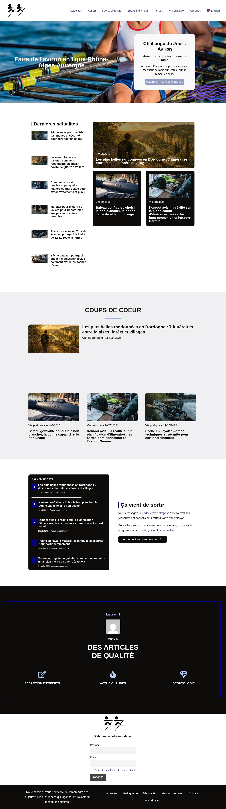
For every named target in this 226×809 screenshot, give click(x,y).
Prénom (94, 745)
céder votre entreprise (155, 513)
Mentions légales (172, 793)
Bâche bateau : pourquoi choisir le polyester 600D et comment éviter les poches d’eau (68, 260)
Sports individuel (137, 10)
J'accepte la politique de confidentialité (115, 770)
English (215, 10)
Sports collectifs (111, 10)
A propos (195, 10)
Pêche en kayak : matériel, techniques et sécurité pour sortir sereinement (68, 135)
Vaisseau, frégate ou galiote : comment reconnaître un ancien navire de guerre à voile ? (67, 162)
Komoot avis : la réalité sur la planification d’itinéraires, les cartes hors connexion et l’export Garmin (70, 523)
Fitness (158, 10)
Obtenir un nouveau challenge (164, 81)
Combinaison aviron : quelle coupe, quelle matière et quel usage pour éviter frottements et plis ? (68, 187)
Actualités (76, 10)
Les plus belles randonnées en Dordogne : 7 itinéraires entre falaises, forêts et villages (67, 486)
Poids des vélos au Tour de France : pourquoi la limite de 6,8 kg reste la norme (68, 234)
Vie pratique (176, 10)
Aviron (92, 10)
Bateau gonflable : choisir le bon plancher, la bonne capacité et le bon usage (68, 504)
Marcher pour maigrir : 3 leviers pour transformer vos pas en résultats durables (67, 211)
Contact (193, 793)
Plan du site (152, 800)
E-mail (93, 757)
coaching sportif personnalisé (156, 530)
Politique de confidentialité (139, 793)
